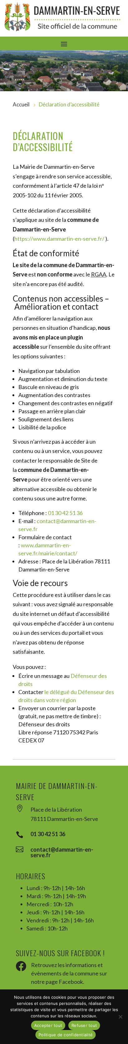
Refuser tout (84, 1025)
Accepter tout (48, 1025)
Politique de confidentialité (66, 1034)
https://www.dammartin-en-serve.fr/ (59, 238)
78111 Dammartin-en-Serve (64, 818)
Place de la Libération (56, 809)
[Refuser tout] (120, 1017)
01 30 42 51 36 (65, 512)
